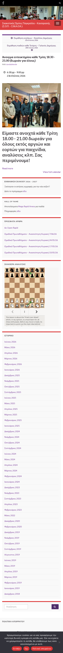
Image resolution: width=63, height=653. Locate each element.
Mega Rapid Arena (26, 206)
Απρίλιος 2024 (11, 465)
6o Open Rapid (11, 227)
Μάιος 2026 (9, 347)
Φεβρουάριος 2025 (13, 420)
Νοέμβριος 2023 (11, 493)
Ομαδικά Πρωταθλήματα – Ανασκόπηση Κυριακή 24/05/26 (31, 240)
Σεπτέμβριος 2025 (12, 392)
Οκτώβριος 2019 (12, 543)
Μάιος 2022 (9, 515)
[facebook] (3, 2)
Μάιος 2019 (9, 566)
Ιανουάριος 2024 (12, 481)
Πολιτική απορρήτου (41, 648)
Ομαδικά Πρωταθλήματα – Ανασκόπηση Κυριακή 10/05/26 (31, 252)
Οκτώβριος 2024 (12, 442)
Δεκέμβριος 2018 (12, 594)
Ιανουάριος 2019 (12, 588)
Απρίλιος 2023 (11, 504)
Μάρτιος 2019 (10, 577)
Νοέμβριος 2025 (11, 381)
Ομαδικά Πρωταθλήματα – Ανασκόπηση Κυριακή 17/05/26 (31, 246)
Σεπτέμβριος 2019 (12, 549)
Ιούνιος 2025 (10, 397)
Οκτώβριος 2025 (12, 386)
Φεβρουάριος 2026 (13, 364)
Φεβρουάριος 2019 (13, 582)
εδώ (25, 191)
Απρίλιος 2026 (11, 353)
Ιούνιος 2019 (10, 560)
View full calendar (52, 171)
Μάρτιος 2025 (10, 414)
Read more (7, 168)
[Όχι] (59, 642)
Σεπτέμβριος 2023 (12, 498)
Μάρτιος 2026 (10, 358)
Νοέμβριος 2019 (11, 538)
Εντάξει (16, 648)
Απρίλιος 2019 (11, 571)
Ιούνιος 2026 (10, 341)
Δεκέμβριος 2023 (12, 487)
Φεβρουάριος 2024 (13, 476)
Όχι (26, 648)
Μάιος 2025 (9, 403)
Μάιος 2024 (9, 459)
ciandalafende (11, 64)
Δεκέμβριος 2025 (12, 375)
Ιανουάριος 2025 (12, 425)
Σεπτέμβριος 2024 (12, 448)
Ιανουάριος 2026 (12, 369)
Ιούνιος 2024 (10, 453)
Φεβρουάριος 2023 (13, 510)
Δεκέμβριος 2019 (12, 532)
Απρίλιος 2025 (11, 409)
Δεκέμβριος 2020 (12, 521)
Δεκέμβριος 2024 (12, 431)
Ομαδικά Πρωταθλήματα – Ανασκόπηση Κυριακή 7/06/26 (30, 234)
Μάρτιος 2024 (10, 470)
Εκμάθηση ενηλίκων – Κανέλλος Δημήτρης (33, 39)
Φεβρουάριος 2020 (13, 526)
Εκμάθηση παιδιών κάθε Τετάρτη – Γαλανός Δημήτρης (31, 46)
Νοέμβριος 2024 (11, 437)
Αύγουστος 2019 (12, 554)
